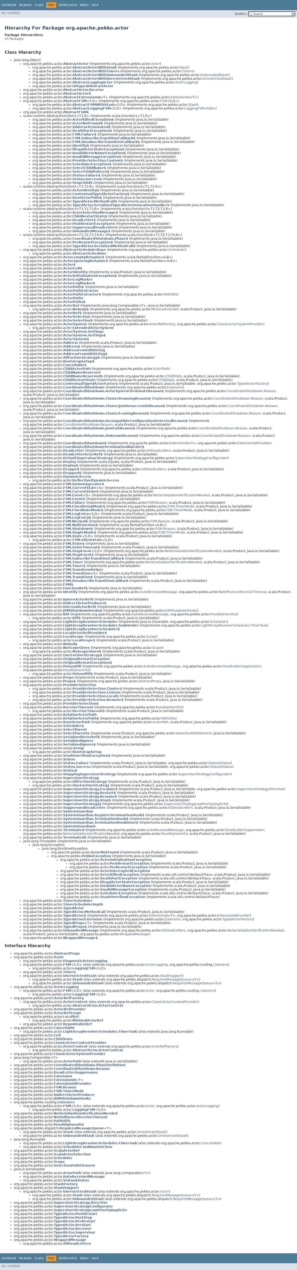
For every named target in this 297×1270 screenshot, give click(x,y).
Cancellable (210, 1143)
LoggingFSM (194, 108)
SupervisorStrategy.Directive (260, 789)
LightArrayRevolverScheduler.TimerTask (234, 625)
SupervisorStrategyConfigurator (201, 458)
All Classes (10, 13)
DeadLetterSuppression (242, 666)
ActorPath (161, 369)
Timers (187, 71)
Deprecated (68, 5)
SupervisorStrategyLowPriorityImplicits (195, 804)
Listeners (220, 964)
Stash (183, 67)
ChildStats (173, 376)
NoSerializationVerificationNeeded (181, 495)
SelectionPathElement (194, 733)
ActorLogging (186, 82)
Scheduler (176, 250)
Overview (8, 5)
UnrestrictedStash (217, 78)
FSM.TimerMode (181, 506)
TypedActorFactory (252, 383)
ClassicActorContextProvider (174, 1002)
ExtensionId (180, 97)
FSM (163, 101)
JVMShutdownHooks (181, 610)
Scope (151, 636)
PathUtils (170, 294)
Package (25, 5)
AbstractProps (149, 681)
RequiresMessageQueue (171, 979)
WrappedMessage (134, 934)
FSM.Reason (157, 502)
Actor (155, 64)
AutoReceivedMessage (158, 592)
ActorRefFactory (162, 324)
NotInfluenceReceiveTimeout (242, 592)
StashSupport (171, 976)
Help (95, 5)
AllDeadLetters (159, 450)
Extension (175, 387)
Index (84, 5)
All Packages (14, 38)
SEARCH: (241, 14)
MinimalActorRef (164, 309)
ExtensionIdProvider (254, 443)
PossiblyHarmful (223, 614)
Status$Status (219, 763)
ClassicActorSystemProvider (240, 324)
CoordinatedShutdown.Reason (251, 391)
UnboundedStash (214, 75)
